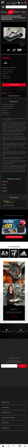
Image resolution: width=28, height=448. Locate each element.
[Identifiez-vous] (22, 2)
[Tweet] (10, 93)
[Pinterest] (12, 93)
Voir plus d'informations (14, 95)
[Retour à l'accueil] (3, 446)
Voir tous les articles (14, 237)
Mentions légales (7, 444)
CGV (12, 444)
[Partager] (8, 93)
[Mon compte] (25, 446)
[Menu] (8, 446)
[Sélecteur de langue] (19, 3)
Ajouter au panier (14, 84)
